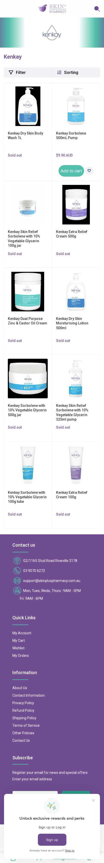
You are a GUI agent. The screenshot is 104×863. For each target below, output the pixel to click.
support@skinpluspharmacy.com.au (51, 581)
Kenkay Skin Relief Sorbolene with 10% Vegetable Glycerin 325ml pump (72, 412)
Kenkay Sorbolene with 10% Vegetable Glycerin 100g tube (27, 497)
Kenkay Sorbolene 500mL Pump (71, 135)
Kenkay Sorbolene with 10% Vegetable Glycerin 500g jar (27, 410)
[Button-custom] (84, 9)
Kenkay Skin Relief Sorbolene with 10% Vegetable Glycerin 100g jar (24, 239)
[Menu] (7, 9)
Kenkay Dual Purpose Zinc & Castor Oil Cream (27, 321)
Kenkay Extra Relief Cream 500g (71, 234)
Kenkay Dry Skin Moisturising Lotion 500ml (72, 323)
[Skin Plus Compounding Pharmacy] (52, 9)
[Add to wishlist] (89, 171)
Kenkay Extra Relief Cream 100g (71, 494)
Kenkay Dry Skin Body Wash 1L (25, 135)
